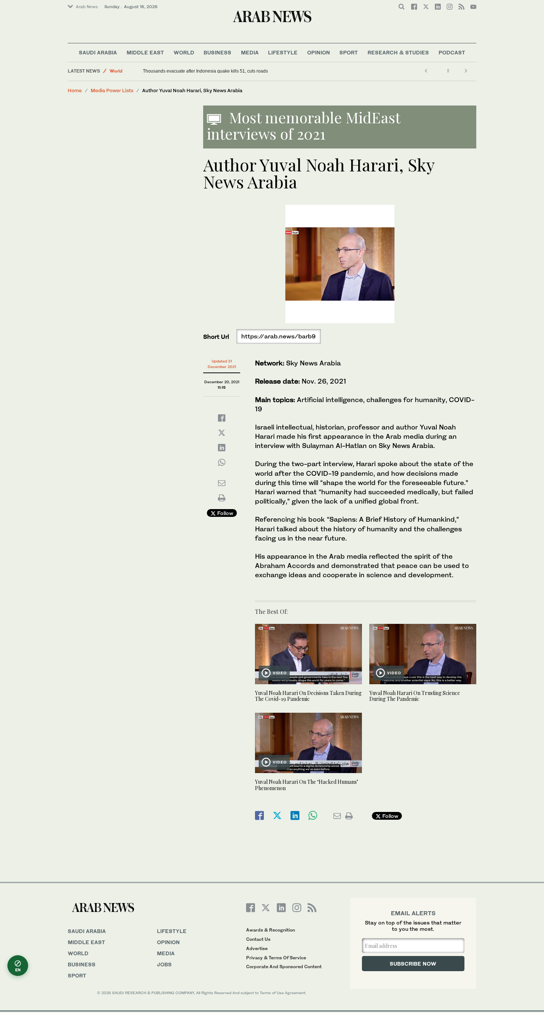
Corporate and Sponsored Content (284, 966)
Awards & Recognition (270, 930)
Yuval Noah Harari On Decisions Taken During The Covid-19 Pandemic (308, 696)
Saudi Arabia (98, 52)
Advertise (257, 948)
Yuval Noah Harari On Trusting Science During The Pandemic (414, 696)
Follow (224, 513)
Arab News (87, 6)
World (184, 52)
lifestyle (172, 931)
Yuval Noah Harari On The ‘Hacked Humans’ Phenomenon (306, 785)
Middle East (145, 52)
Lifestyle (283, 52)
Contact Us (258, 939)
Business (217, 52)
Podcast (452, 52)
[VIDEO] (308, 653)
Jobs (164, 964)
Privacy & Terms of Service (276, 957)
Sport (348, 52)
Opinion (318, 52)
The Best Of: (271, 611)
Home (75, 90)
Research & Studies (398, 52)
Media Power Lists (112, 90)
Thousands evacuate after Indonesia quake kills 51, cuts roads (205, 71)
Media (250, 52)
